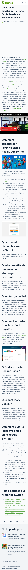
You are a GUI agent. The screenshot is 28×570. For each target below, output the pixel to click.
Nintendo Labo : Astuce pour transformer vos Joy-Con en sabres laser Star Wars (15, 505)
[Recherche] (23, 2)
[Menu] (25, 2)
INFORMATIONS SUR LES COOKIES (9, 568)
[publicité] (14, 39)
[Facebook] (5, 521)
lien (6, 181)
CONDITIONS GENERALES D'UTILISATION (11, 566)
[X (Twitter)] (11, 521)
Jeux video (21, 21)
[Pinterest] (17, 521)
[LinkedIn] (23, 521)
